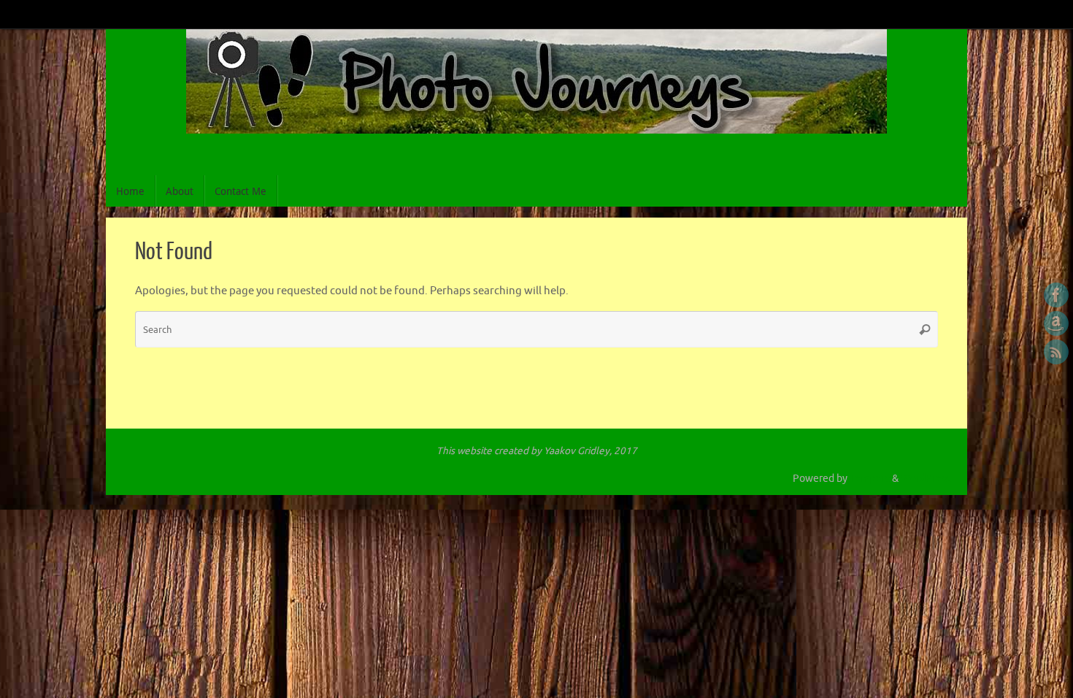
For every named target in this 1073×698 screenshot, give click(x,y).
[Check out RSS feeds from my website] (1056, 352)
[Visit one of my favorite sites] (1056, 323)
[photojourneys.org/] (1056, 295)
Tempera (870, 478)
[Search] (925, 329)
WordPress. (927, 478)
